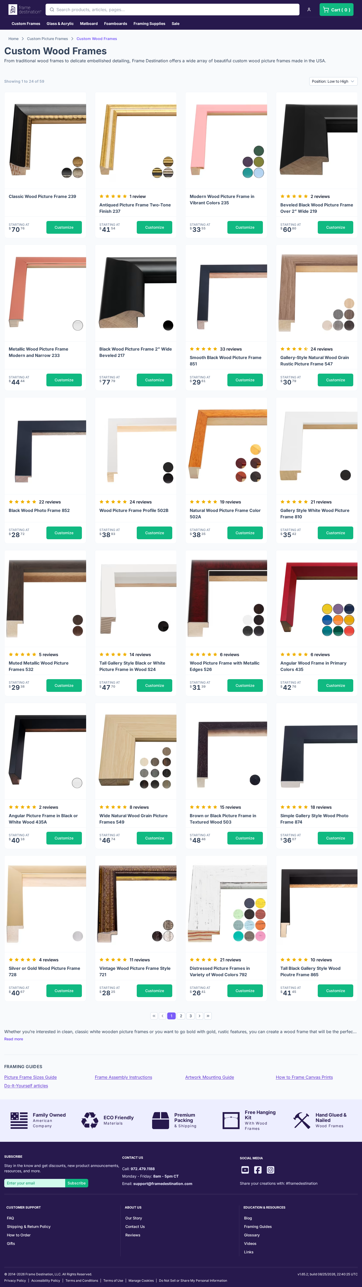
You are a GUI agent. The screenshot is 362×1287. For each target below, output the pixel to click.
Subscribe (77, 1183)
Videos (250, 1243)
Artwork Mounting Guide (209, 1077)
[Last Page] (208, 1016)
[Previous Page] (162, 1016)
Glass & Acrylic (60, 23)
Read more (13, 1039)
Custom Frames (26, 23)
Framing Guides (258, 1226)
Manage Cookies (141, 1280)
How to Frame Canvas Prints (304, 1077)
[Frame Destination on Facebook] (258, 1171)
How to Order (18, 1235)
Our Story (133, 1218)
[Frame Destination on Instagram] (270, 1171)
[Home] (24, 9)
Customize (64, 227)
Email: (157, 1183)
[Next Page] (199, 1016)
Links (249, 1252)
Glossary (252, 1235)
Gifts (11, 1243)
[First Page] (154, 1016)
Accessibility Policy (45, 1280)
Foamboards (115, 23)
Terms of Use (113, 1280)
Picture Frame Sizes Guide (30, 1077)
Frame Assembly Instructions (123, 1077)
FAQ (10, 1218)
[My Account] (309, 9)
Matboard (89, 23)
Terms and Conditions (81, 1280)
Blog (248, 1218)
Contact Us (135, 1226)
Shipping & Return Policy (29, 1226)
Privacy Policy (15, 1280)
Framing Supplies (149, 23)
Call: (138, 1168)
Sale (175, 23)
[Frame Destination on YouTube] (245, 1171)
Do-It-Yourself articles (26, 1085)
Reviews (132, 1235)
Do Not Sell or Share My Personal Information (193, 1280)
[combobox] (172, 9)
